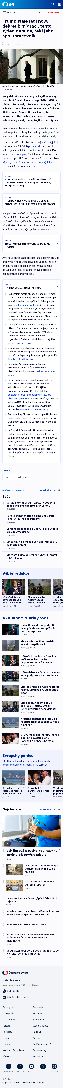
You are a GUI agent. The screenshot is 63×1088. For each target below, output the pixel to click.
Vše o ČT (6, 1056)
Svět (7, 477)
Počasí (5, 1037)
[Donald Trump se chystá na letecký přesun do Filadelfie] (31, 66)
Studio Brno (39, 1019)
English (5, 1082)
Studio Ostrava (40, 1025)
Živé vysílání (8, 1013)
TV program (8, 1007)
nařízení (46, 142)
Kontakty (38, 1056)
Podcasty (7, 1031)
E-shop (6, 1044)
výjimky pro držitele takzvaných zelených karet (28, 162)
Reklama (37, 1013)
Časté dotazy (39, 1050)
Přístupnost (38, 1082)
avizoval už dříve (23, 342)
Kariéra (36, 1037)
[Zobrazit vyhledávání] (53, 4)
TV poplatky (8, 1019)
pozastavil (34, 146)
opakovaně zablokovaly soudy (32, 409)
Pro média (38, 1007)
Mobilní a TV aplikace (13, 1050)
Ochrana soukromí (21, 1082)
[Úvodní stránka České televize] (15, 972)
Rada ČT (37, 1031)
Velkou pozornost (25, 304)
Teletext (6, 1025)
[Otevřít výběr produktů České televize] (59, 4)
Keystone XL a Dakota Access (23, 358)
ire (3, 42)
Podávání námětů (42, 1044)
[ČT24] (8, 4)
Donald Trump (22, 477)
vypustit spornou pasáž (15, 154)
